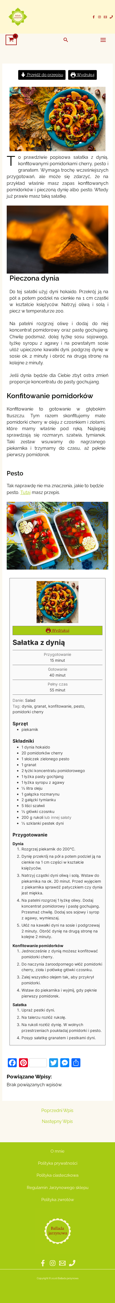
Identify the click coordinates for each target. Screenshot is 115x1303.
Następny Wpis (57, 1121)
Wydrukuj (85, 75)
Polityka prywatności (57, 1163)
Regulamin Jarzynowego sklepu (57, 1187)
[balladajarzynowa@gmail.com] (105, 16)
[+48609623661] (111, 16)
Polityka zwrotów (57, 1199)
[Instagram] (99, 16)
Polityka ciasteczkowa (57, 1175)
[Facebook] (93, 16)
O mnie (57, 1151)
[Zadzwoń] (72, 1263)
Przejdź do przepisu (44, 75)
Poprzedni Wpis (57, 1110)
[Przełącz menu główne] (103, 40)
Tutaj (25, 492)
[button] (65, 39)
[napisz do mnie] (62, 1263)
